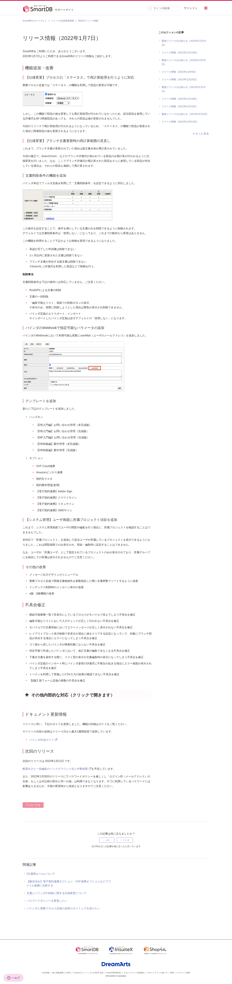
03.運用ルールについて (41, 873)
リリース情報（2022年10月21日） (180, 121)
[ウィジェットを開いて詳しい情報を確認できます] (13, 978)
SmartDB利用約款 (113, 973)
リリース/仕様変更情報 (62, 20)
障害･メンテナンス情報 (180, 973)
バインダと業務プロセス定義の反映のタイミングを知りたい (63, 908)
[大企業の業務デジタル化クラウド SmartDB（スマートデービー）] (87, 951)
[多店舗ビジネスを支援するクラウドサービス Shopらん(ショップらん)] (155, 951)
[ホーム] (39, 8)
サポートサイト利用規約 (134, 973)
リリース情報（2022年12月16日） (180, 52)
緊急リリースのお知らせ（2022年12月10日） (184, 62)
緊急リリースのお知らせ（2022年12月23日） (184, 42)
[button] (205, 8)
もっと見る (202, 133)
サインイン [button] (191, 8)
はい (108, 840)
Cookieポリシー (80, 973)
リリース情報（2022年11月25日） (180, 79)
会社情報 (45, 973)
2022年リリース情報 (88, 20)
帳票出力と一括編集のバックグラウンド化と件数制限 (55, 768)
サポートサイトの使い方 (157, 973)
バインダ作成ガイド (41, 739)
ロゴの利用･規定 (97, 973)
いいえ (126, 840)
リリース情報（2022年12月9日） (179, 71)
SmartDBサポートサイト (35, 20)
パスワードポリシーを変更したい (47, 900)
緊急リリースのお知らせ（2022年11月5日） (185, 114)
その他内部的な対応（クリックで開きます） (73, 695)
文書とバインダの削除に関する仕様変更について (56, 893)
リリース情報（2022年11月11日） (180, 106)
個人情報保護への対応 (61, 973)
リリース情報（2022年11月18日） (180, 98)
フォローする (33, 805)
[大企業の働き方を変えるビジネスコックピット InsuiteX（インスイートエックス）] (121, 951)
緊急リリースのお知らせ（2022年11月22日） (184, 89)
